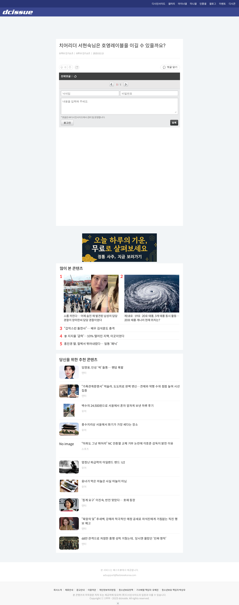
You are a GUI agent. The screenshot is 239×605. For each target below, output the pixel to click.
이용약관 (92, 590)
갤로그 (212, 3)
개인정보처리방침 (107, 590)
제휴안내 (69, 590)
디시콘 (232, 3)
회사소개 (58, 590)
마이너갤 (182, 3)
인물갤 (203, 3)
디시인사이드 (158, 3)
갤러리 (171, 3)
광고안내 (80, 590)
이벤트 (222, 3)
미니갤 (193, 3)
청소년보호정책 (126, 590)
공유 (77, 67)
